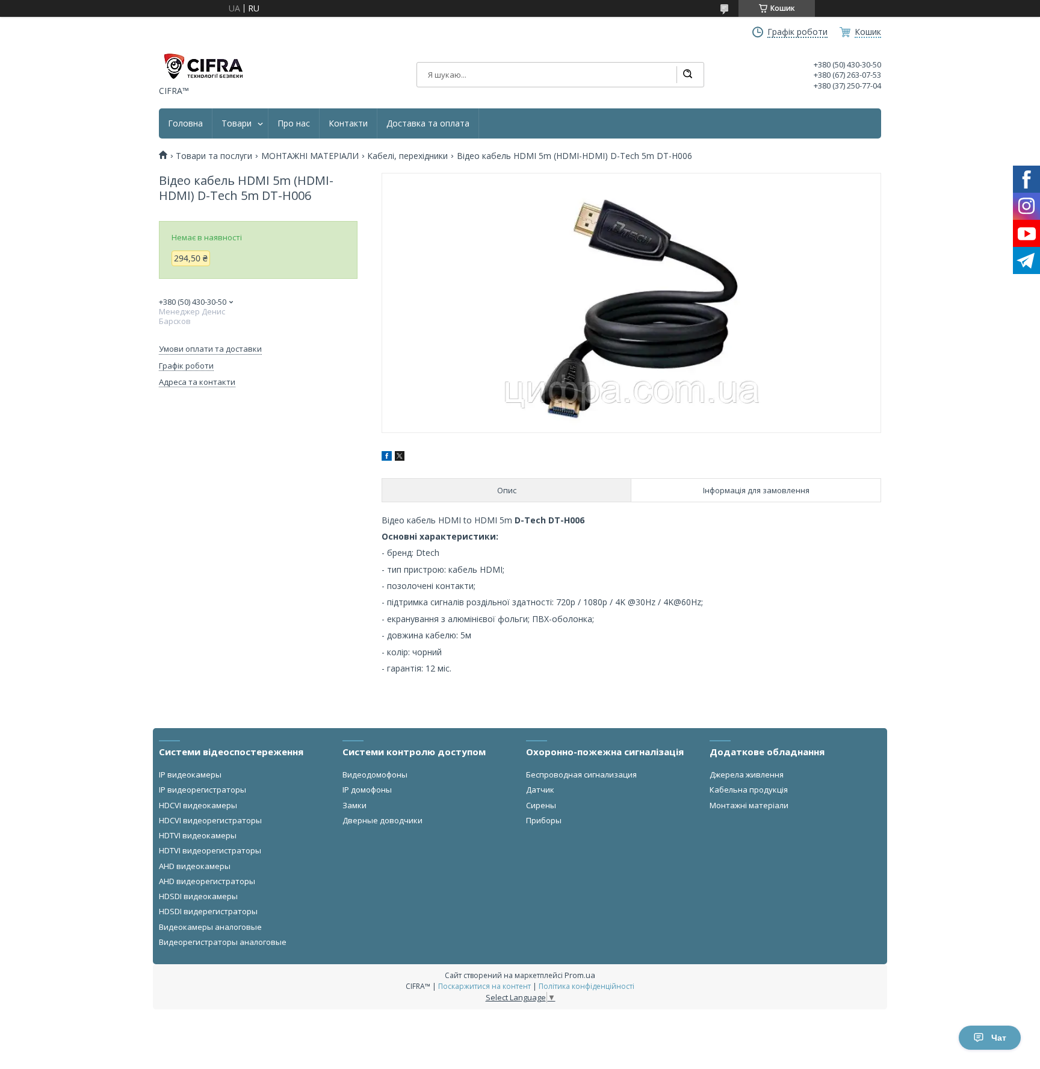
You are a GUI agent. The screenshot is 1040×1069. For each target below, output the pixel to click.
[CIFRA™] (203, 66)
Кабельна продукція (749, 789)
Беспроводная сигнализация (581, 774)
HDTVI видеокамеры (198, 835)
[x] (399, 457)
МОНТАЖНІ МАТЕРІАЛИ (310, 156)
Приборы (544, 820)
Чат (998, 1038)
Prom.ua (580, 975)
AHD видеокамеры (195, 866)
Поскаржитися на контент (484, 986)
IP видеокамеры (190, 774)
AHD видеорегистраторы (207, 881)
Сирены (541, 805)
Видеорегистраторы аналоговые (222, 942)
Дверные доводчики (382, 820)
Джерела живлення (747, 774)
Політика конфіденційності (586, 986)
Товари (236, 123)
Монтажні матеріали (749, 805)
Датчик (540, 789)
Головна (185, 123)
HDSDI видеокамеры (198, 896)
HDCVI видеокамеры (198, 805)
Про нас (293, 123)
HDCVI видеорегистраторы (210, 820)
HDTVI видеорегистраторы (210, 850)
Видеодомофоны (374, 774)
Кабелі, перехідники (407, 156)
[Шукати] (687, 74)
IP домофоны (367, 789)
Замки (354, 805)
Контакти (348, 123)
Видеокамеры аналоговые (210, 926)
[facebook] (387, 457)
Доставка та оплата (427, 123)
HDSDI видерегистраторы (208, 911)
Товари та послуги (214, 156)
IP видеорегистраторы (202, 789)
